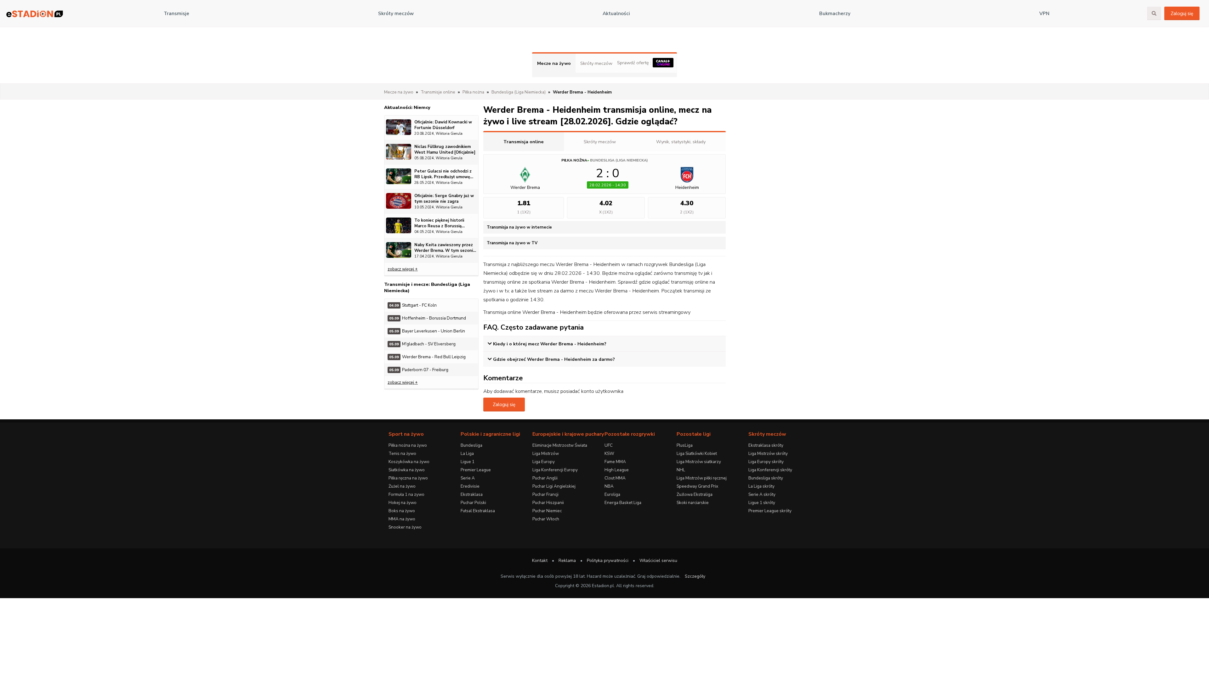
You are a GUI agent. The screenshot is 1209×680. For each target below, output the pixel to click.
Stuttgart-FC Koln (413, 305)
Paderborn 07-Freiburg (418, 370)
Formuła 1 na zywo (406, 494)
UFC (608, 445)
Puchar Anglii (545, 478)
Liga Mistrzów (545, 453)
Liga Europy (543, 462)
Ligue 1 (467, 462)
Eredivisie (470, 486)
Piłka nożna (574, 160)
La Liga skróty (761, 486)
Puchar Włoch (545, 519)
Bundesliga (471, 445)
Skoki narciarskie (693, 503)
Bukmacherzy (834, 13)
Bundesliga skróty (765, 478)
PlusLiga (685, 445)
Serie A (468, 478)
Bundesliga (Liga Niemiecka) (619, 160)
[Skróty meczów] (34, 13)
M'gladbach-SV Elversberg (422, 344)
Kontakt (540, 561)
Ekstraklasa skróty (765, 445)
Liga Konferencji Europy (555, 470)
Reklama (567, 561)
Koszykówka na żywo (409, 462)
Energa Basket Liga (622, 503)
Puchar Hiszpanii (548, 503)
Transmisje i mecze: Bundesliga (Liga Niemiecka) (427, 287)
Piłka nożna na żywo (408, 445)
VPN (1044, 13)
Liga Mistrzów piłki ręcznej (702, 478)
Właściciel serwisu (658, 561)
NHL (681, 470)
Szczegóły (695, 576)
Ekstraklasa (472, 494)
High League (616, 470)
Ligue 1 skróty (761, 503)
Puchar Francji (545, 494)
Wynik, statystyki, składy (681, 142)
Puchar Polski (473, 503)
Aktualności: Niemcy (407, 107)
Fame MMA (615, 462)
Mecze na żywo (554, 63)
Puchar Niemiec (547, 511)
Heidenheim (687, 187)
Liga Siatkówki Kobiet (697, 453)
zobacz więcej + (403, 269)
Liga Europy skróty (766, 462)
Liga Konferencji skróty (770, 470)
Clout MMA (615, 478)
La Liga (467, 453)
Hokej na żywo (403, 503)
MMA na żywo (402, 519)
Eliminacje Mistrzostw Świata (559, 445)
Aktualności (616, 13)
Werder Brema (525, 187)
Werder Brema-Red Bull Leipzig (427, 357)
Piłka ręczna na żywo (408, 478)
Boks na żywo (402, 511)
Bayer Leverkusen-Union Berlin (427, 331)
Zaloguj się (1182, 13)
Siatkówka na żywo (407, 470)
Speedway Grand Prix (697, 486)
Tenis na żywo (402, 453)
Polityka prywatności (607, 561)
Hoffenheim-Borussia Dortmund (427, 318)
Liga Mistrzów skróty (768, 453)
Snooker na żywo (405, 527)
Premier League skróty (770, 511)
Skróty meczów (396, 13)
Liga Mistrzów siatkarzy (699, 462)
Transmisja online (523, 142)
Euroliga (612, 494)
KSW (609, 453)
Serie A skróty (761, 494)
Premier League (476, 470)
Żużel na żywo (402, 486)
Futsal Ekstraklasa (478, 511)
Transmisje (176, 13)
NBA (609, 486)
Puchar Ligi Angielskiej (554, 486)
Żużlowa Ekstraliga (694, 494)
